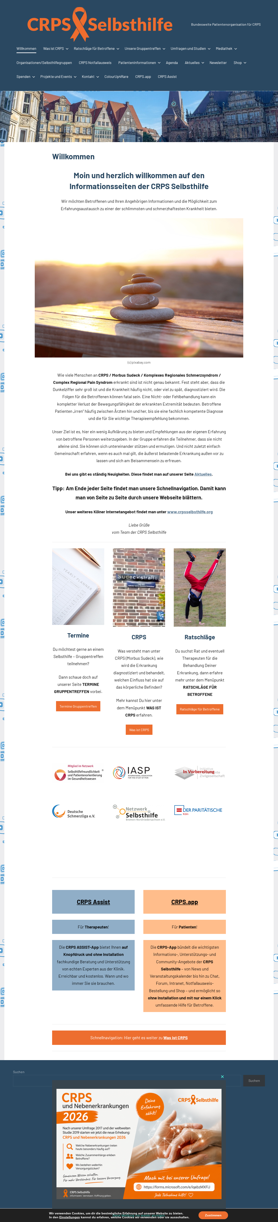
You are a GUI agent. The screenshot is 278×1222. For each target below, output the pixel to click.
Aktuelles (192, 62)
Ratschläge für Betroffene (94, 48)
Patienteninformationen (137, 62)
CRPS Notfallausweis (95, 62)
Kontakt (88, 76)
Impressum (163, 1204)
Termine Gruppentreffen (78, 706)
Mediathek (224, 48)
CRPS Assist (167, 76)
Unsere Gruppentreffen (143, 48)
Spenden (23, 76)
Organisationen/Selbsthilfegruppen (44, 62)
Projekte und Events (56, 76)
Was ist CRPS (53, 48)
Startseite (77, 1204)
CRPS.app (143, 76)
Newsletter (218, 62)
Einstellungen (69, 1217)
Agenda (172, 62)
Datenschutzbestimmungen (117, 1204)
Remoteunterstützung (191, 1204)
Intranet (147, 1204)
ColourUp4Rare (116, 76)
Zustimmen (213, 1215)
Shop (238, 62)
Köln (90, 1204)
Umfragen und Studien (188, 48)
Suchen (19, 1072)
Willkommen (26, 48)
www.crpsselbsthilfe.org (190, 511)
